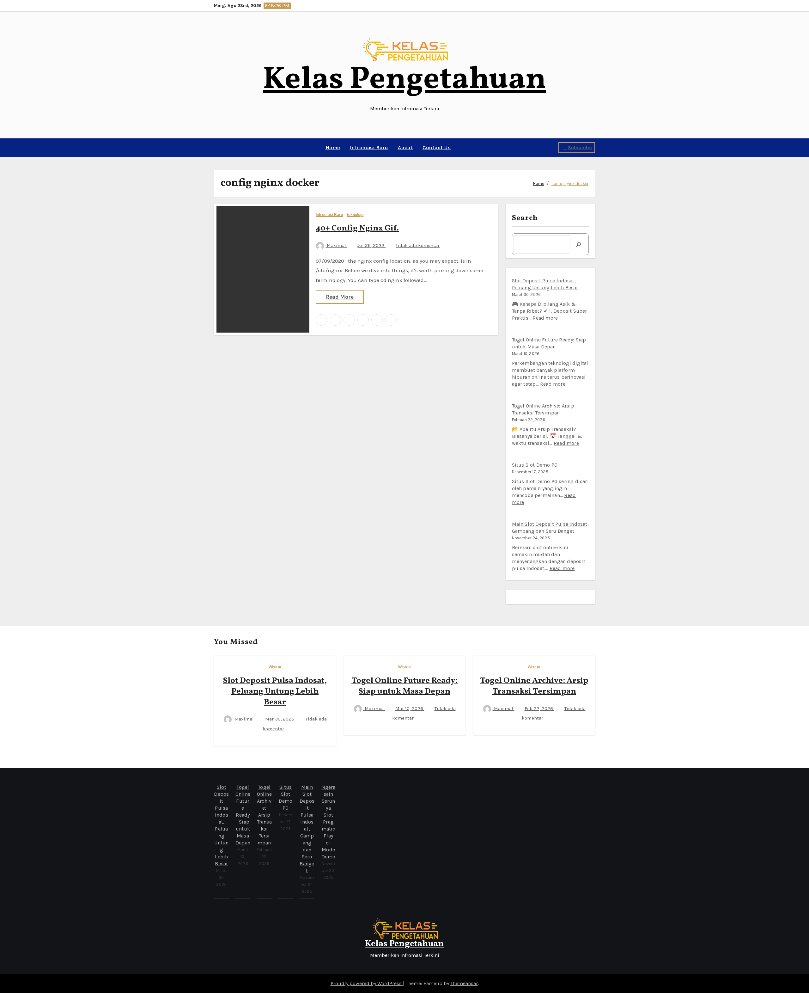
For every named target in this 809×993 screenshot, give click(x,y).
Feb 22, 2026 (539, 708)
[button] (216, 147)
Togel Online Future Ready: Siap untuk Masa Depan (404, 686)
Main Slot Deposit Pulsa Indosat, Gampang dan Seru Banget (307, 828)
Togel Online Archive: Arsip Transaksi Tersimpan (534, 686)
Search (525, 218)
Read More (340, 297)
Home (332, 147)
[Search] (578, 244)
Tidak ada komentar (418, 245)
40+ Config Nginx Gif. (357, 228)
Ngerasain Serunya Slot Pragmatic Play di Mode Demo (328, 822)
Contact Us (437, 147)
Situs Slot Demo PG (535, 465)
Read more (545, 318)
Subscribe (580, 147)
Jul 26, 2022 (371, 245)
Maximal (336, 245)
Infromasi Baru (369, 147)
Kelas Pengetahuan (404, 80)
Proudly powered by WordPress (367, 983)
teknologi (355, 215)
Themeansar (464, 983)
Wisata (275, 667)
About (405, 147)
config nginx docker (569, 183)
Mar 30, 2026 (280, 719)
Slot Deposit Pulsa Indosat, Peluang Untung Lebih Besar (275, 691)
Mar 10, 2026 (409, 708)
